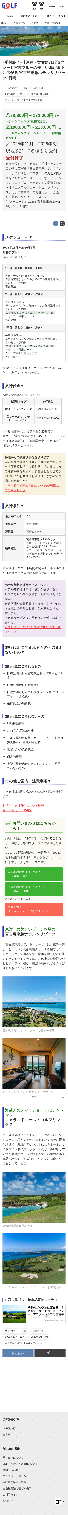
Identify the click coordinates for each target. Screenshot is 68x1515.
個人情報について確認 (17, 810)
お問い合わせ (10, 1469)
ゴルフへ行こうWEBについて (20, 1463)
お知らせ (7, 1500)
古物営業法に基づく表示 (17, 1488)
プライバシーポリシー (15, 1476)
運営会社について (13, 1457)
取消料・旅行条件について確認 (23, 805)
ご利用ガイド (10, 1494)
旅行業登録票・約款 (14, 1482)
